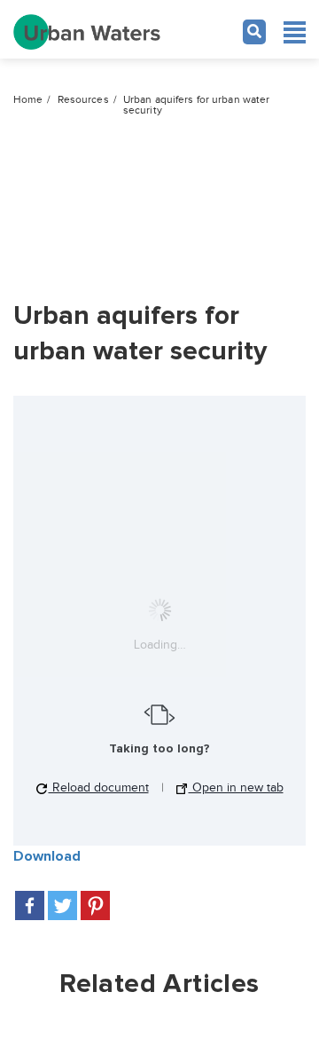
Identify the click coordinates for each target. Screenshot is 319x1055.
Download (47, 856)
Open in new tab (236, 787)
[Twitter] (62, 905)
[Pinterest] (95, 905)
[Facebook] (29, 905)
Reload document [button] (99, 787)
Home (28, 100)
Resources (83, 100)
